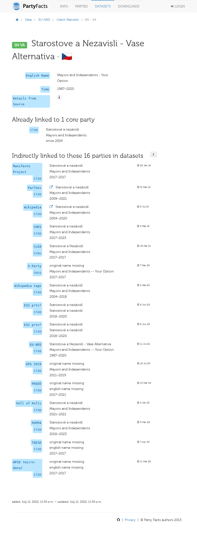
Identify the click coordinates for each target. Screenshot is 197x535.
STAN (34, 130)
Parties (81, 6)
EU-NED (44, 19)
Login (179, 6)
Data (28, 19)
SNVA (37, 273)
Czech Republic (68, 19)
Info (64, 6)
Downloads (128, 6)
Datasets (103, 6)
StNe (37, 253)
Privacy (130, 520)
